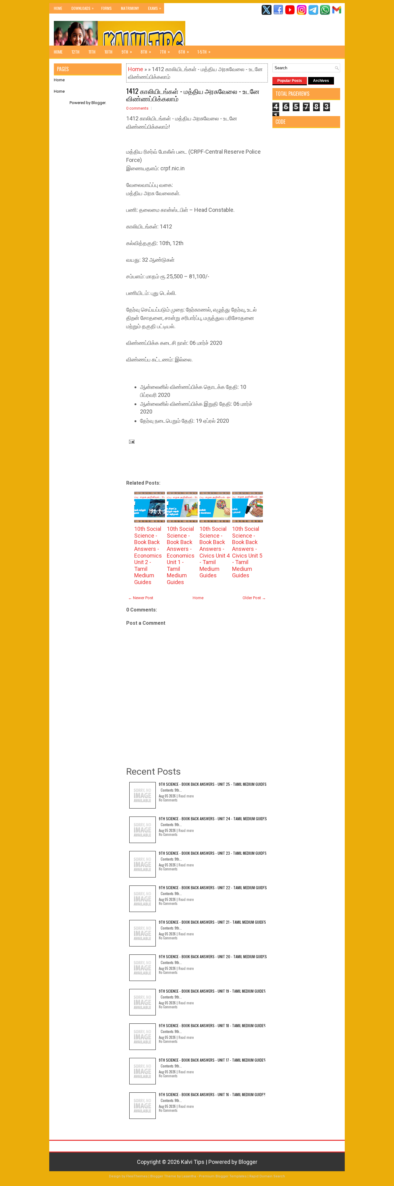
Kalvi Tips (192, 1162)
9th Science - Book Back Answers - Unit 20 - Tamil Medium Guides (213, 956)
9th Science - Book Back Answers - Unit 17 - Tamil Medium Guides (212, 1060)
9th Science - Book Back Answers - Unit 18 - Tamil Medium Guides (212, 1025)
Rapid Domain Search (267, 1176)
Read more (186, 795)
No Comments (168, 799)
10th (108, 52)
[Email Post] (130, 441)
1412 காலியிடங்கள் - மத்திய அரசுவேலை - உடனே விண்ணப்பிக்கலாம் (192, 94)
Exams (154, 8)
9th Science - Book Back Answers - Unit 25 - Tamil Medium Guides (213, 784)
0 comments (137, 108)
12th (75, 52)
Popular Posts (289, 81)
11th (92, 52)
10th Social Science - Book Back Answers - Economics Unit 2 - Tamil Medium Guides (148, 555)
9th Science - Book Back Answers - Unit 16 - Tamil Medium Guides (212, 1094)
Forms (106, 8)
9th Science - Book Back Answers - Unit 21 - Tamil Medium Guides (212, 922)
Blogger (98, 102)
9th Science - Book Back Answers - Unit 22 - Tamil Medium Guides (213, 887)
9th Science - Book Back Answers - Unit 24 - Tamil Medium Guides (213, 818)
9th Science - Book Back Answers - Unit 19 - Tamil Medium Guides (212, 991)
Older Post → (254, 597)
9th (127, 51)
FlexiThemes (136, 1176)
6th (184, 51)
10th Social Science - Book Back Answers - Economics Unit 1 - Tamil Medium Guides (181, 555)
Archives (321, 81)
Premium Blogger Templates (223, 1176)
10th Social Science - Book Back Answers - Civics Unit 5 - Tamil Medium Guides (247, 552)
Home (58, 8)
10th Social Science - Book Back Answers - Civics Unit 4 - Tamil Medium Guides (214, 552)
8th (146, 51)
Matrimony (130, 8)
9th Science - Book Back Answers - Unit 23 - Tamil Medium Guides (213, 853)
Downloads (82, 8)
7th (165, 51)
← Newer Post (140, 597)
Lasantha (189, 1176)
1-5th (204, 51)
